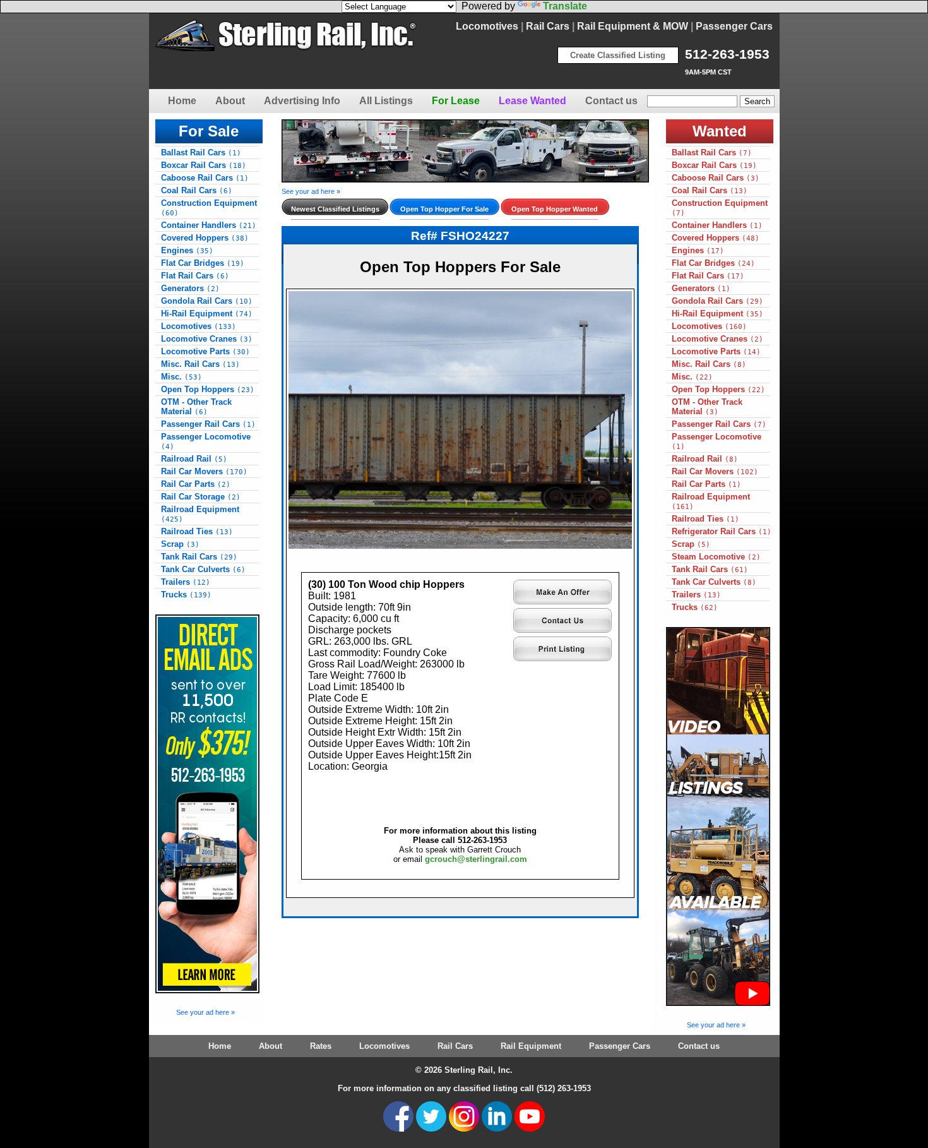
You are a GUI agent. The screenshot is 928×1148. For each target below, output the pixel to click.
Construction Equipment (209, 207)
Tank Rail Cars (199, 556)
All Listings (386, 100)
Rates (320, 1046)
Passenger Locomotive (206, 441)
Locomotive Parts (205, 351)
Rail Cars (547, 26)
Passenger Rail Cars (208, 424)
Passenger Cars (734, 26)
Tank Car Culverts (203, 569)
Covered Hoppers (205, 237)
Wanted (720, 131)
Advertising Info (302, 100)
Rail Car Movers (204, 471)
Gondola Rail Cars (207, 301)
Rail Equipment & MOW (632, 26)
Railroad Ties (197, 531)
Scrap (180, 544)
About (230, 100)
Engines (187, 250)
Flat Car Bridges (202, 263)
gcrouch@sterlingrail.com (476, 859)
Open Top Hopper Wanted (554, 209)
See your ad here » (205, 1012)
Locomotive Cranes (207, 339)
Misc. (181, 376)
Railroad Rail (194, 458)
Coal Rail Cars (196, 190)
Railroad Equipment (200, 514)
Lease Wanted (532, 100)
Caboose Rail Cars (205, 177)
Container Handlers (208, 225)
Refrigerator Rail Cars (721, 531)
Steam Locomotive (716, 556)
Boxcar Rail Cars (203, 165)
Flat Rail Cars (195, 275)
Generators (190, 288)
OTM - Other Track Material (196, 406)
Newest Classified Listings (335, 209)
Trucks (186, 594)
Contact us (611, 100)
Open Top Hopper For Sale (444, 209)
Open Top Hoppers (207, 389)
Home (182, 100)
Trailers (185, 582)
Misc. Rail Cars (200, 364)
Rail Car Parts (195, 484)
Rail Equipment (531, 1046)
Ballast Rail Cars (201, 152)
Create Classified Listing (617, 55)
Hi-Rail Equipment (207, 313)
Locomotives (487, 26)
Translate (565, 6)
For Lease (456, 100)
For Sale (209, 131)
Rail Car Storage (201, 496)
